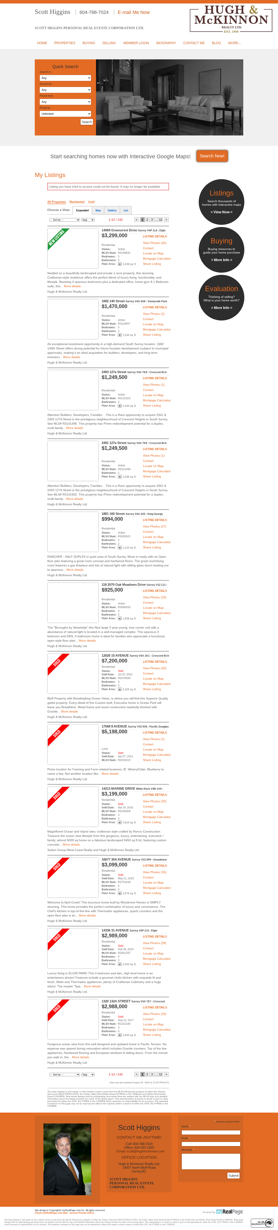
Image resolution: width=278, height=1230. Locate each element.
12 (160, 219)
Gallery (112, 210)
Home (42, 43)
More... (234, 43)
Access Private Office (82, 1213)
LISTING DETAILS (155, 236)
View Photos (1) (154, 384)
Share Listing (152, 263)
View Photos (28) (154, 943)
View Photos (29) (154, 597)
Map (98, 210)
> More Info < (221, 260)
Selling (109, 43)
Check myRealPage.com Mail (51, 1213)
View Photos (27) (154, 526)
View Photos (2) (154, 313)
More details (72, 286)
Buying (89, 43)
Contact (148, 248)
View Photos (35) (154, 872)
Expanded (82, 210)
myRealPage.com (223, 1212)
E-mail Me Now (134, 12)
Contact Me (194, 43)
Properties (64, 43)
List (126, 210)
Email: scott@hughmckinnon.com (141, 1151)
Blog (216, 43)
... (156, 219)
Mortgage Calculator (157, 258)
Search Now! (212, 156)
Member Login (136, 43)
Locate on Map (153, 253)
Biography (166, 43)
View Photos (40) (154, 243)
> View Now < (221, 212)
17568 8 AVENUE (135, 726)
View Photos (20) (154, 801)
